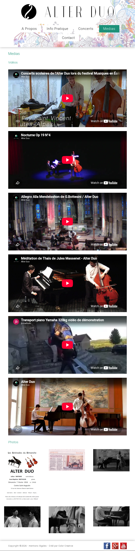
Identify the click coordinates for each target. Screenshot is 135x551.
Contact (68, 38)
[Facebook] (107, 546)
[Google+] (115, 546)
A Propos (29, 29)
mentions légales (38, 546)
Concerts (85, 29)
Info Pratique (57, 29)
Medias (109, 29)
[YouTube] (123, 546)
